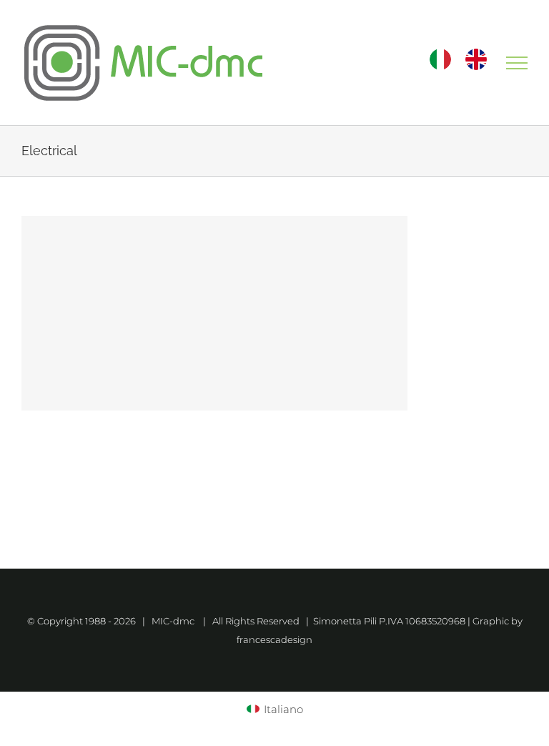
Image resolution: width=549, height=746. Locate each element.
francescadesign (274, 639)
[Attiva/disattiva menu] (517, 63)
